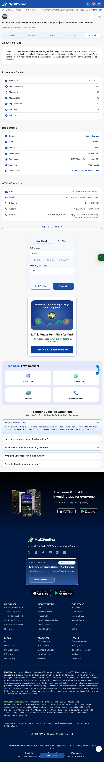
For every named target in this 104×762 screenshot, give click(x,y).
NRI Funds (8, 629)
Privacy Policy (78, 645)
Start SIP (63, 286)
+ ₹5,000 (63, 259)
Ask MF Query (78, 620)
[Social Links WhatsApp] (64, 552)
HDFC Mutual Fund (83, 704)
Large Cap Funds (25, 723)
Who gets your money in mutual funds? (24, 455)
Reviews (41, 658)
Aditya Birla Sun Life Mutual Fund (19, 707)
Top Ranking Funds (12, 611)
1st (37, 271)
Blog (6, 641)
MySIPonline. (49, 734)
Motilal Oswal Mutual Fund (37, 704)
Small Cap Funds (81, 723)
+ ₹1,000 (36, 259)
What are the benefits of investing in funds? (26, 447)
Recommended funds (13, 607)
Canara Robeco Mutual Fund (47, 707)
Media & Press (78, 616)
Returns (31, 35)
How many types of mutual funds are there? (26, 439)
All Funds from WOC (50, 227)
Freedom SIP (43, 616)
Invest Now (52, 755)
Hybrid (4, 28)
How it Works (44, 654)
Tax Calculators (45, 645)
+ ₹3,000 (49, 259)
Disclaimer (76, 654)
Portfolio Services (45, 629)
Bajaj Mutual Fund (50, 702)
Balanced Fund (65, 723)
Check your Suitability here (50, 349)
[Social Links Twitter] (43, 552)
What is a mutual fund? (16, 422)
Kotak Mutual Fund (55, 712)
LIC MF (85, 707)
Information (92, 35)
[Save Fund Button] (92, 17)
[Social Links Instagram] (57, 552)
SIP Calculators (44, 641)
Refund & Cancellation (81, 650)
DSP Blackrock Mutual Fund (16, 710)
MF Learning (9, 658)
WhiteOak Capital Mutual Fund (85, 170)
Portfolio (72, 35)
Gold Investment (45, 624)
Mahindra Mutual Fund (14, 704)
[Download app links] (66, 511)
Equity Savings (15, 28)
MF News (8, 654)
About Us (76, 607)
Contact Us (76, 624)
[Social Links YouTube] (50, 552)
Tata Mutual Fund (37, 712)
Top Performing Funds (14, 616)
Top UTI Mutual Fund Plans (16, 712)
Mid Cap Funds (10, 726)
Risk (52, 35)
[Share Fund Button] (100, 17)
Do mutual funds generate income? (22, 464)
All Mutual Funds (11, 620)
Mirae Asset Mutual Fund (62, 704)
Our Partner (77, 611)
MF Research (10, 645)
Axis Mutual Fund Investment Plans (46, 710)
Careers (75, 629)
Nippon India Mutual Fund (15, 715)
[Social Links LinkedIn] (36, 552)
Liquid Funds (52, 723)
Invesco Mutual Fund (71, 707)
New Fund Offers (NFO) (48, 620)
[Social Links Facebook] (29, 552)
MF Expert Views (11, 650)
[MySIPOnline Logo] (14, 4)
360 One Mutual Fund (69, 702)
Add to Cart (41, 286)
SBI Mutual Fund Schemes (76, 712)
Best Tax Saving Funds (14, 624)
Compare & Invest (46, 650)
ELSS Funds (40, 723)
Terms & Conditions (80, 641)
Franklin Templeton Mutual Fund (78, 710)
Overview (11, 35)
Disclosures (77, 658)
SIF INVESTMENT (45, 611)
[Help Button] (99, 749)
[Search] (87, 4)
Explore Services (39, 580)
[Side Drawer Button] (99, 4)
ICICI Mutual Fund (32, 702)
